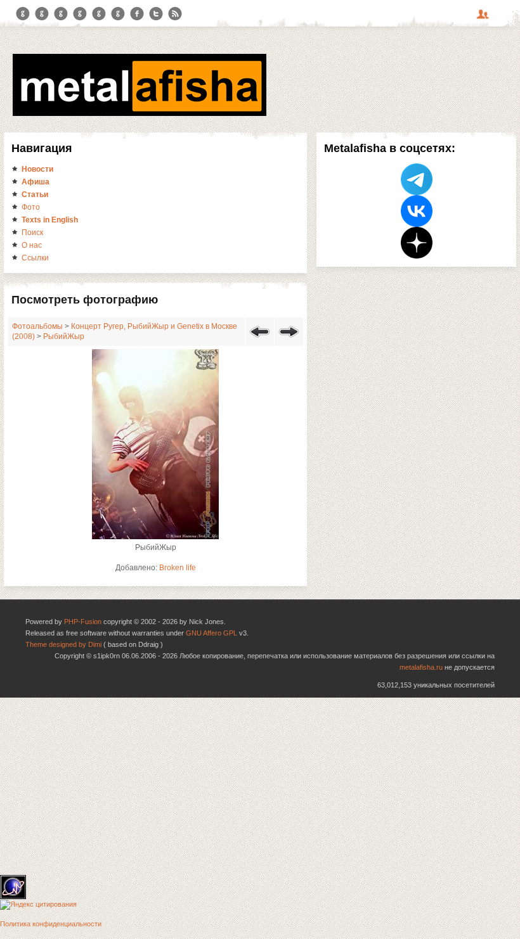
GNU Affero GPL (211, 633)
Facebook (137, 14)
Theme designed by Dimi (63, 644)
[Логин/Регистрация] (484, 18)
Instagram (42, 14)
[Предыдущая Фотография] (259, 339)
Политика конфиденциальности (50, 924)
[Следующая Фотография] (288, 339)
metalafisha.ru (421, 667)
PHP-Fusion (82, 621)
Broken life (177, 568)
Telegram (23, 14)
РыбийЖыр (63, 336)
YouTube (80, 14)
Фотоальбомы (37, 326)
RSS (175, 14)
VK (61, 14)
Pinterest (99, 14)
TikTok (118, 14)
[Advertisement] (260, 786)
